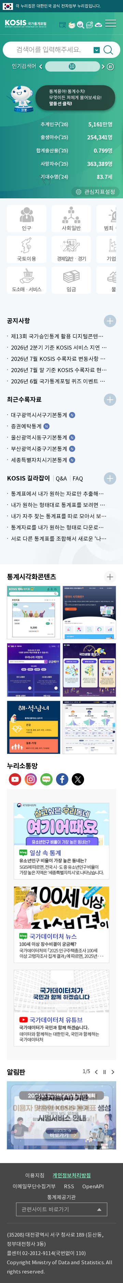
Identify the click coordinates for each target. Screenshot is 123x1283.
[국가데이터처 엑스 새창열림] (78, 779)
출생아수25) (54, 137)
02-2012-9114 (38, 1253)
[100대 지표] (33, 612)
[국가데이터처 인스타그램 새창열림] (31, 779)
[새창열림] (72, 25)
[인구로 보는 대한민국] (89, 727)
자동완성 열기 (97, 50)
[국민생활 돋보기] (89, 670)
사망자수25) (54, 164)
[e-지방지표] (33, 670)
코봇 (20, 98)
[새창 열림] (61, 841)
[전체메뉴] (110, 23)
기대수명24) (54, 177)
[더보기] (110, 321)
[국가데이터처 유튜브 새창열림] (15, 779)
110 (80, 1253)
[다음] (112, 1072)
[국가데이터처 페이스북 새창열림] (62, 779)
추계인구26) (54, 124)
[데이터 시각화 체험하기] (89, 612)
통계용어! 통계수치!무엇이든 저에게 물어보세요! (75, 98)
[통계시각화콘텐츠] (110, 577)
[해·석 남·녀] (33, 727)
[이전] (96, 1072)
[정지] (104, 1072)
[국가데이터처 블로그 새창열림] (46, 779)
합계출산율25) (52, 151)
